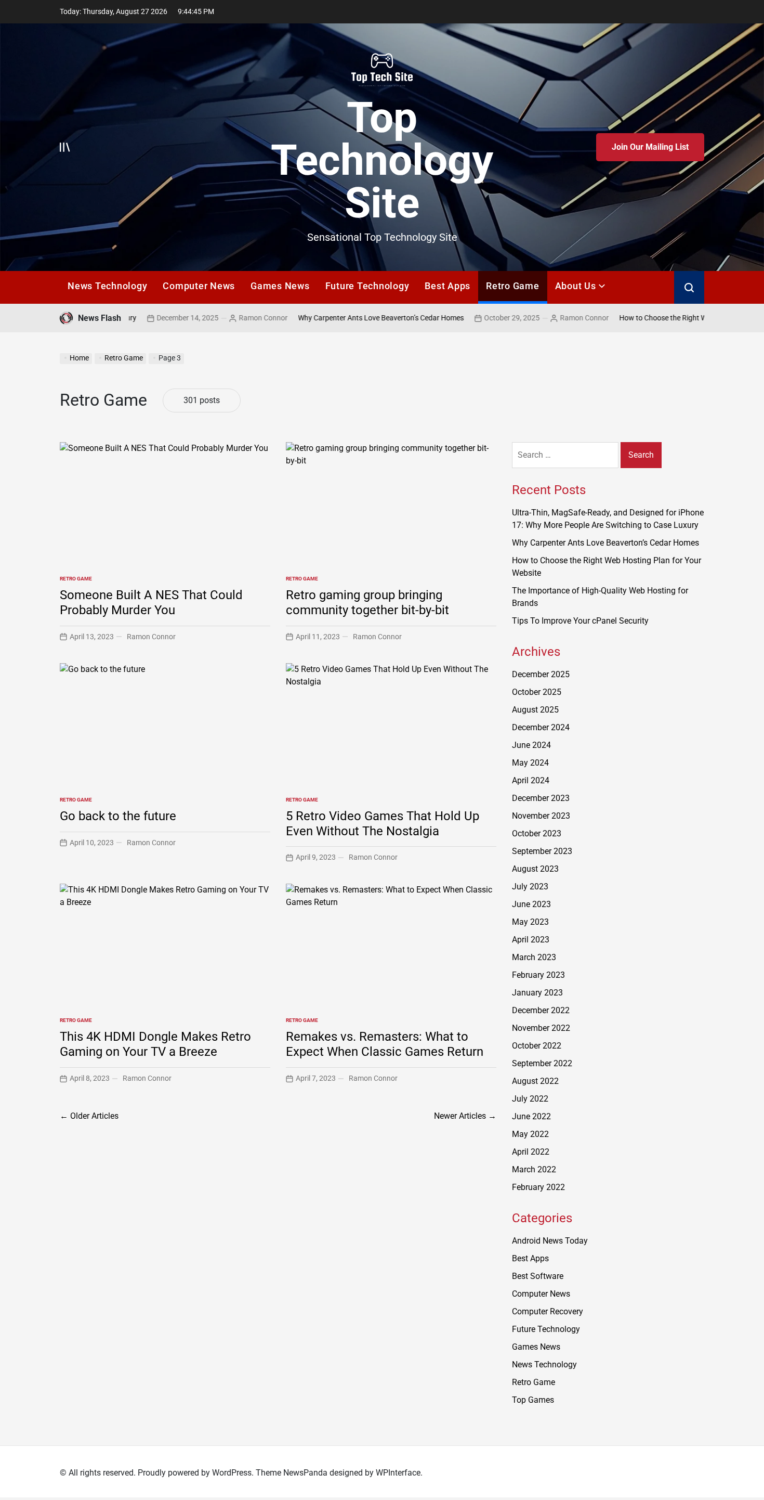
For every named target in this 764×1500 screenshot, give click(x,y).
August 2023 (535, 869)
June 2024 (531, 745)
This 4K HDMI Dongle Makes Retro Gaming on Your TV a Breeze (155, 1044)
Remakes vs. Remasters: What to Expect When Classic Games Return (384, 1044)
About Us (575, 285)
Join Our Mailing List (650, 147)
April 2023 (530, 940)
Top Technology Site (382, 160)
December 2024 (541, 727)
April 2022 (530, 1152)
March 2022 (534, 1169)
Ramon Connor (217, 318)
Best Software (537, 1276)
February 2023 (538, 975)
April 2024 (530, 780)
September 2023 (542, 851)
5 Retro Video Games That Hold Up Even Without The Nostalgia (382, 823)
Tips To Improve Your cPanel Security (580, 621)
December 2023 (541, 798)
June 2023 (531, 904)
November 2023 (541, 816)
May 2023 (530, 922)
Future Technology (367, 285)
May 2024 (530, 763)
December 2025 (541, 674)
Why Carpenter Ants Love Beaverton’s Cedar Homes (335, 318)
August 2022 (535, 1081)
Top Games (533, 1400)
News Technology (107, 285)
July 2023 (530, 886)
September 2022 (542, 1063)
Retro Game (512, 285)
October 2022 (536, 1046)
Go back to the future (118, 816)
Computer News (199, 285)
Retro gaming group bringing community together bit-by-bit (367, 602)
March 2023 (534, 957)
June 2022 (531, 1116)
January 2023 (537, 993)
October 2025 (536, 692)
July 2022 (530, 1099)
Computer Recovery (547, 1311)
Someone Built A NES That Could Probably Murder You (151, 602)
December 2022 (541, 1010)
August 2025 (535, 710)
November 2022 (541, 1028)
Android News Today (550, 1241)
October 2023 (536, 833)
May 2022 (530, 1134)
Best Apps (447, 285)
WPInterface (398, 1473)
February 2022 (538, 1187)
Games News (280, 285)
